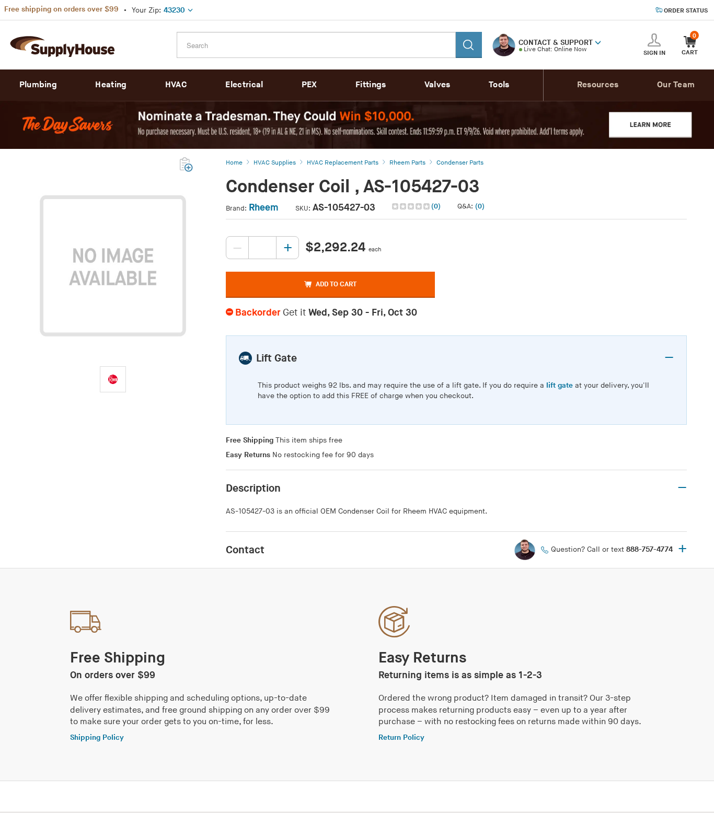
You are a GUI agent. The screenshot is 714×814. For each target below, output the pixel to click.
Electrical (244, 85)
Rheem (264, 207)
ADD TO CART (336, 284)
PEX (309, 85)
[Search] (469, 45)
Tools (499, 85)
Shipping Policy (97, 737)
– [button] (669, 357)
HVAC (176, 85)
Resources (598, 85)
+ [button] (682, 549)
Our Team (676, 85)
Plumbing (38, 85)
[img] (411, 206)
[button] (598, 41)
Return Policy (401, 737)
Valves (437, 85)
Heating (110, 85)
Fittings (370, 85)
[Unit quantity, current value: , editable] (262, 247)
